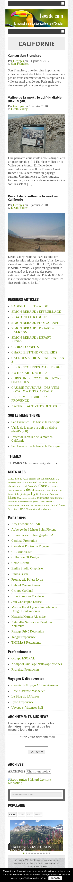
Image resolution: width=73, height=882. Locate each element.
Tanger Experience (23, 637)
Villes (21, 814)
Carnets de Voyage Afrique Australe (34, 685)
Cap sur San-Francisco (24, 55)
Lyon (36, 493)
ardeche (32, 479)
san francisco (37, 505)
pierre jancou (39, 502)
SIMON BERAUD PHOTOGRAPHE (36, 322)
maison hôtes (48, 494)
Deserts (38, 814)
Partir (29, 814)
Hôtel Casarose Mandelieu (28, 596)
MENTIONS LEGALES (49, 863)
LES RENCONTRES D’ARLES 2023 (36, 367)
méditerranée (57, 498)
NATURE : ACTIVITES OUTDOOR (36, 406)
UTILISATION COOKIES (37, 866)
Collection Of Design (25, 557)
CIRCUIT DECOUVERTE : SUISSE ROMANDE (32, 849)
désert (30, 489)
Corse (43, 486)
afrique (18, 478)
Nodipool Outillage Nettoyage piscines (36, 664)
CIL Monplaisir (21, 551)
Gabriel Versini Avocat (26, 585)
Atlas (19, 483)
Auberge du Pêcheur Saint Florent (33, 529)
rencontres (13, 505)
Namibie (12, 501)
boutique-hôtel (29, 482)
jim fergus (25, 494)
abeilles (11, 479)
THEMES (15, 463)
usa (22, 509)
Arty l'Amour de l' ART (26, 524)
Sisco (62, 505)
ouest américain (25, 502)
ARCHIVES (16, 771)
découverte (20, 490)
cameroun (53, 482)
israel (11, 494)
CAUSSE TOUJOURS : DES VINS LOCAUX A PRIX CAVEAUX (35, 389)
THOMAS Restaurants (26, 642)
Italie (17, 494)
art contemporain (46, 478)
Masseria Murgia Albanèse (28, 616)
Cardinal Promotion (24, 540)
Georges (18, 61)
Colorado (33, 486)
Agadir (25, 479)
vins (35, 509)
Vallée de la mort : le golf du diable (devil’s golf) (35, 99)
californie (42, 482)
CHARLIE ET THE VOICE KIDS (34, 352)
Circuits (12, 814)
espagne (40, 490)
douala (11, 490)
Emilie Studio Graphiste (27, 568)
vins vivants (44, 509)
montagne (43, 497)
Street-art (13, 509)
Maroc (12, 497)
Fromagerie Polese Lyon (27, 579)
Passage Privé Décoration (27, 631)
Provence (50, 502)
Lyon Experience (22, 702)
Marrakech (22, 498)
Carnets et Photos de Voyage (30, 546)
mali (57, 494)
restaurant (25, 505)
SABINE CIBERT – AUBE (29, 306)
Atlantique (12, 483)
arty (57, 479)
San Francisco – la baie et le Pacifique (35, 422)
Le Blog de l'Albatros (25, 696)
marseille (32, 498)
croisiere (53, 486)
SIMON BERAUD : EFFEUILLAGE (36, 311)
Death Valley (19, 109)
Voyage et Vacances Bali (27, 707)
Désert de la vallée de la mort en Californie (33, 198)
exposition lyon (54, 490)
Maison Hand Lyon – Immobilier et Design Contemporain (34, 609)
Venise (29, 509)
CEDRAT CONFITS (25, 347)
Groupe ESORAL (23, 658)
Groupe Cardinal (22, 590)
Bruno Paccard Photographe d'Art (33, 535)
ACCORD (55, 878)
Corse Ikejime (20, 563)
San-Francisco (20, 63)
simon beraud (51, 505)
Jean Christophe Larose (26, 602)
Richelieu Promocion (25, 669)
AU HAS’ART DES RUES (29, 373)
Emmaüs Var (19, 574)
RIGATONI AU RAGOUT (29, 317)
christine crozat (17, 486)
